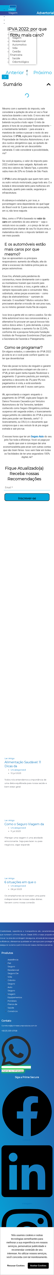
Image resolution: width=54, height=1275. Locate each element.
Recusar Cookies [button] (16, 1265)
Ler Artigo (9, 758)
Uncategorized (18, 770)
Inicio (11, 9)
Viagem (12, 12)
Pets (11, 16)
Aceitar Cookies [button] (38, 1265)
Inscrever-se (27, 498)
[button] (48, 84)
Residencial (15, 19)
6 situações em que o (20, 882)
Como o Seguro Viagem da (24, 824)
